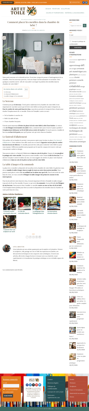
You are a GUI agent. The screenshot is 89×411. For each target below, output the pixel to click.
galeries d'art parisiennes (74, 98)
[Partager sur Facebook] (27, 237)
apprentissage (75, 65)
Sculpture (65, 9)
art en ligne (73, 68)
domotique (78, 89)
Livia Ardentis (40, 30)
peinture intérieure (80, 113)
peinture (73, 108)
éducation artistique (77, 141)
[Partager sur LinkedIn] (39, 237)
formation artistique (76, 96)
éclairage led (79, 139)
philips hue (76, 118)
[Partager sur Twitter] (30, 237)
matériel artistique (75, 103)
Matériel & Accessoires (74, 13)
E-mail (71, 35)
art (82, 65)
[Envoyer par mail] (33, 237)
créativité (74, 86)
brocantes (71, 77)
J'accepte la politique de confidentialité (77, 43)
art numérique (76, 71)
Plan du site (58, 408)
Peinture (56, 9)
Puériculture (42, 19)
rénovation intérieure (78, 122)
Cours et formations (55, 13)
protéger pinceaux (73, 120)
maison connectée (79, 100)
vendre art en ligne (78, 137)
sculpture (73, 125)
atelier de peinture (82, 74)
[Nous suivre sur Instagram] (86, 2)
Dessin (48, 9)
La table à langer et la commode (13, 96)
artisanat (80, 68)
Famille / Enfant (32, 19)
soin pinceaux (80, 125)
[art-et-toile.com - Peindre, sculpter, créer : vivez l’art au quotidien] (22, 10)
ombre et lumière (77, 105)
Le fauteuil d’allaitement (11, 94)
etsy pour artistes (77, 94)
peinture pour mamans (74, 116)
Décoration (24, 19)
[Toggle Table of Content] (25, 89)
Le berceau (7, 92)
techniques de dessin (77, 128)
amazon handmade (73, 59)
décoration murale (75, 91)
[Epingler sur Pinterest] (36, 237)
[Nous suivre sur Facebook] (83, 2)
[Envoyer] (84, 25)
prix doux (81, 118)
